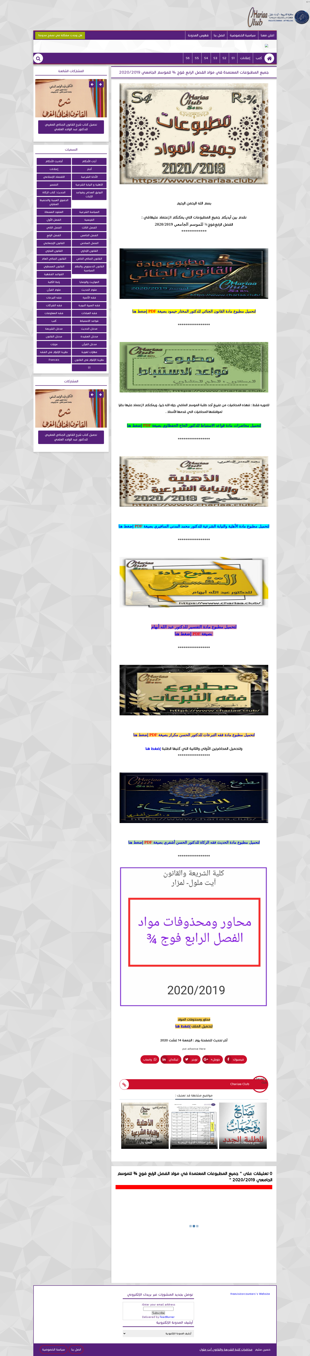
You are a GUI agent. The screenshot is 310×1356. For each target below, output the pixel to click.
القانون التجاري (54, 251)
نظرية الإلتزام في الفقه (54, 352)
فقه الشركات (54, 305)
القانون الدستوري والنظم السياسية (89, 268)
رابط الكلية (54, 282)
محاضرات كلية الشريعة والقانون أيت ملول (225, 1349)
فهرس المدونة (198, 35)
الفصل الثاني (54, 227)
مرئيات (54, 344)
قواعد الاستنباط (89, 321)
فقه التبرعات (54, 297)
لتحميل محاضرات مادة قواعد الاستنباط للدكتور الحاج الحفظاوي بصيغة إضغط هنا (194, 425)
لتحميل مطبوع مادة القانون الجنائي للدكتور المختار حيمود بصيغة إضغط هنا (194, 311)
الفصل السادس (89, 243)
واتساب (148, 1059)
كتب (259, 58)
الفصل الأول (54, 219)
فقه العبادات (89, 313)
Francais (54, 360)
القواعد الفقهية (54, 274)
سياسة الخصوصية (53, 1349)
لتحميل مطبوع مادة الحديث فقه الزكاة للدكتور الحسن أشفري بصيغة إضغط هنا (194, 842)
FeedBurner (167, 1317)
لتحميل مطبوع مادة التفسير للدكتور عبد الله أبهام (194, 626)
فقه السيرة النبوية (89, 305)
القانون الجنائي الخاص (89, 258)
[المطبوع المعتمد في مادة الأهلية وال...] (145, 1148)
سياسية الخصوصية (243, 35)
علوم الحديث (89, 290)
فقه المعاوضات (53, 313)
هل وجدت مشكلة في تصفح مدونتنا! (60, 35)
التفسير (54, 184)
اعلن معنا (267, 35)
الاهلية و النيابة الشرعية (89, 184)
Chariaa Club (239, 1084)
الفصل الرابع (54, 235)
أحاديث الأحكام (54, 161)
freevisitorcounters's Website (250, 1294)
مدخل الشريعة (54, 328)
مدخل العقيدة (89, 336)
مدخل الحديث (89, 328)
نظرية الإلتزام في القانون (89, 360)
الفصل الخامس (89, 235)
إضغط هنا (153, 748)
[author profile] (124, 1084)
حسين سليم (262, 1349)
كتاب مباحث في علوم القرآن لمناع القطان (71, 124)
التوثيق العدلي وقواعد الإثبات (89, 194)
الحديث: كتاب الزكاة (53, 192)
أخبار (89, 169)
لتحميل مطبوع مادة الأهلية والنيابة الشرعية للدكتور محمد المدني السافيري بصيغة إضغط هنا (194, 526)
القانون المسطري (54, 266)
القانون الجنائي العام (54, 258)
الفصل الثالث (89, 227)
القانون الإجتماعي (54, 243)
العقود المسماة (53, 212)
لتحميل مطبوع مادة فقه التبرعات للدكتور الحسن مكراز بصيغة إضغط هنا (194, 735)
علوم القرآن (54, 290)
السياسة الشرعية (89, 212)
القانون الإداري (89, 251)
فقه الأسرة (89, 297)
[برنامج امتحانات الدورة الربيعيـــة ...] (194, 1148)
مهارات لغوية (89, 352)
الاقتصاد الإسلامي (54, 177)
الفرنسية (89, 219)
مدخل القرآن (89, 344)
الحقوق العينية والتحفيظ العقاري (54, 202)
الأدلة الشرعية (89, 177)
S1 (89, 367)
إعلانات (245, 58)
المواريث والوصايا (89, 282)
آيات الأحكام (89, 161)
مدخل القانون (54, 336)
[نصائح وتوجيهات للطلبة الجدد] (243, 1148)
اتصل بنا (219, 35)
